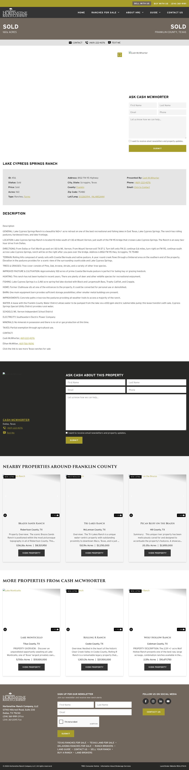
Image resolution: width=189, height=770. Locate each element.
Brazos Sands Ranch (31, 523)
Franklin (80, 187)
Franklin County (166, 32)
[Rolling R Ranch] (94, 610)
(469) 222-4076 (143, 182)
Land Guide (64, 749)
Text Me (11, 432)
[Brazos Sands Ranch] (31, 496)
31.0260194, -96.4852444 (91, 196)
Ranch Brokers (104, 746)
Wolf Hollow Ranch (157, 637)
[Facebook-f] (146, 701)
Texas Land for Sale (102, 742)
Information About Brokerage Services (116, 766)
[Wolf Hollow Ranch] (157, 610)
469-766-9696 (26, 343)
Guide (154, 12)
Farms (27, 196)
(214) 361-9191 (10, 716)
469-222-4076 (27, 338)
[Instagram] (153, 701)
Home (81, 12)
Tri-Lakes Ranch (94, 523)
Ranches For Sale (103, 12)
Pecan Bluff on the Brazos (157, 523)
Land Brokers (83, 752)
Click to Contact (142, 187)
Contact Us (175, 12)
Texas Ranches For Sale (71, 742)
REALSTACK (181, 766)
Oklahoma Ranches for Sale (74, 746)
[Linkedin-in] (161, 701)
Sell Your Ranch (101, 749)
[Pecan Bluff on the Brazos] (157, 496)
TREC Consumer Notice (90, 766)
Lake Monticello (31, 637)
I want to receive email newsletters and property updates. (157, 141)
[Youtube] (168, 701)
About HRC (133, 12)
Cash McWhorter (151, 178)
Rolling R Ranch (94, 637)
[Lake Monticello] (31, 610)
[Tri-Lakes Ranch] (94, 496)
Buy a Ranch (64, 752)
